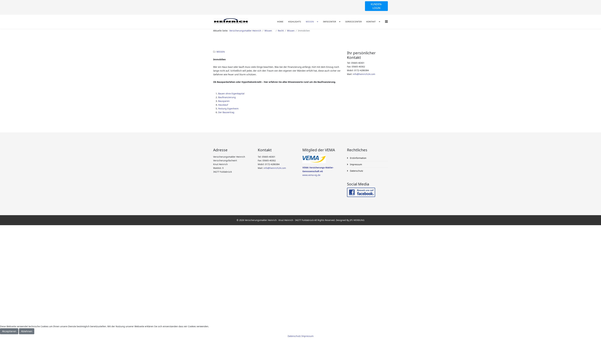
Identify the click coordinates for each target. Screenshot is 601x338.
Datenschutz (356, 170)
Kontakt (372, 21)
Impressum (355, 164)
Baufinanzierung (227, 97)
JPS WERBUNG (357, 220)
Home (280, 21)
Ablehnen (26, 331)
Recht (281, 30)
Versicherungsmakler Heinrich (245, 30)
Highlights (294, 21)
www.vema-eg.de (311, 175)
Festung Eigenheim (228, 108)
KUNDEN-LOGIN (376, 6)
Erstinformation (357, 157)
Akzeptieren (9, 331)
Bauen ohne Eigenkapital (231, 93)
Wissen (311, 21)
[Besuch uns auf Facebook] (367, 192)
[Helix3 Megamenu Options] (386, 21)
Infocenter (331, 21)
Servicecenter (353, 21)
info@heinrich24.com (364, 74)
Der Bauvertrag (226, 112)
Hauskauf (223, 104)
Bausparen (224, 101)
